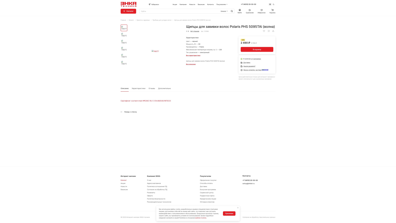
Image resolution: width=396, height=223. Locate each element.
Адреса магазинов (154, 183)
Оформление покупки (208, 180)
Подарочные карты (207, 196)
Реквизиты (151, 193)
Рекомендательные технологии (159, 202)
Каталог (124, 180)
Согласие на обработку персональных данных (259, 217)
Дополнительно (164, 88)
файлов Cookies (200, 218)
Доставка (203, 186)
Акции (123, 183)
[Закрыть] (238, 208)
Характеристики (138, 88)
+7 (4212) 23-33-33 (248, 4)
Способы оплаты (206, 183)
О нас (149, 180)
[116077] (155, 51)
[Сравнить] (269, 31)
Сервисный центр (206, 193)
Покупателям (205, 176)
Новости (124, 186)
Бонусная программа (208, 189)
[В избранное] (264, 31)
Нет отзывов (194, 31)
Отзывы (152, 88)
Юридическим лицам (208, 199)
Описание (125, 88)
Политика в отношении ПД (157, 186)
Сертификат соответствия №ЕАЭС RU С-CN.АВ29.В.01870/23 (146, 101)
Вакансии (124, 189)
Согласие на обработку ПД (157, 189)
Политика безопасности (156, 199)
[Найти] (231, 11)
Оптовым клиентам (207, 202)
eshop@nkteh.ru (249, 183)
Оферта (150, 196)
